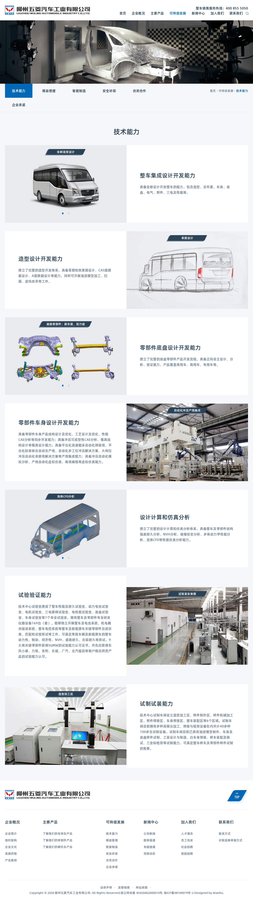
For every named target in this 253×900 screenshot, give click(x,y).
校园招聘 (187, 853)
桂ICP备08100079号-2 (179, 893)
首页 (122, 13)
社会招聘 (187, 847)
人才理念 (187, 833)
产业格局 (11, 860)
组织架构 (11, 840)
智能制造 (79, 90)
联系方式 (225, 833)
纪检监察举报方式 (230, 840)
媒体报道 (149, 840)
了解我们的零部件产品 (57, 840)
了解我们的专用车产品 (57, 833)
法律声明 (106, 887)
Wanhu (218, 893)
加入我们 (217, 13)
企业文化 (11, 847)
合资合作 (139, 90)
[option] (65, 184)
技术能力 (18, 90)
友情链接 (124, 887)
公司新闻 (149, 833)
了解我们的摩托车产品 (57, 847)
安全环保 (109, 90)
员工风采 (187, 840)
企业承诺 (18, 104)
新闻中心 (198, 13)
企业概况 (138, 13)
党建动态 (149, 853)
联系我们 (236, 13)
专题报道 (149, 847)
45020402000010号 (149, 893)
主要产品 (157, 13)
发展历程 (11, 853)
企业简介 (11, 833)
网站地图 (142, 887)
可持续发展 (177, 13)
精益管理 (49, 90)
